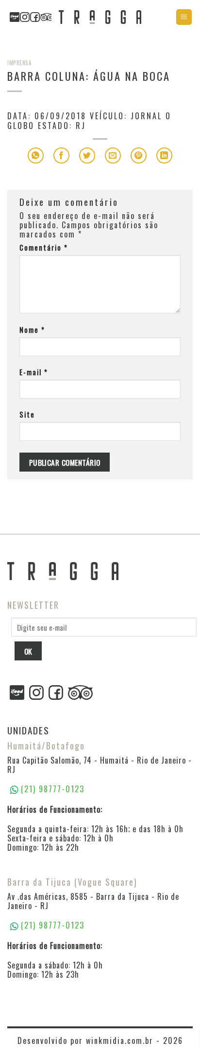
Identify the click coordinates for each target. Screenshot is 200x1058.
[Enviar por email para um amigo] (113, 155)
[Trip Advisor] (44, 17)
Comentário (43, 247)
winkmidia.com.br (119, 1040)
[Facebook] (33, 17)
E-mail (33, 372)
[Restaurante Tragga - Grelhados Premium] (100, 17)
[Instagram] (22, 17)
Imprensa (19, 63)
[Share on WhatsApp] (36, 155)
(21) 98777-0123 (52, 925)
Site (27, 414)
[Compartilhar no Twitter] (87, 155)
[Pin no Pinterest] (139, 155)
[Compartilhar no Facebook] (61, 155)
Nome (32, 329)
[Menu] (184, 17)
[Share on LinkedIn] (164, 155)
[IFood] (12, 17)
